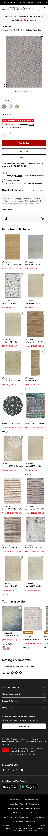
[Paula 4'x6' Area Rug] (35, 530)
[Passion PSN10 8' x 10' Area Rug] (12, 618)
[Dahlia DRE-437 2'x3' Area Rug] (12, 363)
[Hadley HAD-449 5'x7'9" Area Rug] (12, 324)
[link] (12, 265)
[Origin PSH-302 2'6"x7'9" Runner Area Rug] (35, 363)
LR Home (6, 26)
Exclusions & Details (18, 754)
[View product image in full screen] (5, 85)
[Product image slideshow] (24, 65)
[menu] (3, 8)
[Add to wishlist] (42, 37)
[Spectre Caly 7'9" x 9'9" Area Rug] (35, 491)
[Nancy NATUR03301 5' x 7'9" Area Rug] (12, 247)
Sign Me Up (24, 726)
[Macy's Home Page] (13, 9)
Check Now (31, 754)
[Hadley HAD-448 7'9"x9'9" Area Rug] (35, 448)
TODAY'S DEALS (9, 2)
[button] (24, 65)
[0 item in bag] (44, 9)
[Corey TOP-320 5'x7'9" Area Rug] (12, 491)
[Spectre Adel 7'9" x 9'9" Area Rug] (12, 530)
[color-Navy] (4, 648)
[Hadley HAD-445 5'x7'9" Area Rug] (12, 568)
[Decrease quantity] (4, 135)
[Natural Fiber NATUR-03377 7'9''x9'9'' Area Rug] (35, 324)
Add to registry (24, 158)
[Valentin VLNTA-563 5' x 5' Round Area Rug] (12, 406)
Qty (10, 133)
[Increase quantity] (14, 135)
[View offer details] (24, 218)
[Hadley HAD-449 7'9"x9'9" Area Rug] (35, 285)
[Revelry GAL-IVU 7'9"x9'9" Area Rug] (12, 285)
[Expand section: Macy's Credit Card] (24, 694)
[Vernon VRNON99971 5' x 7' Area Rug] (35, 406)
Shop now (31, 20)
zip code (18, 176)
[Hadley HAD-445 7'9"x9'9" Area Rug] (35, 247)
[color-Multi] (8, 648)
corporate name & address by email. (24, 830)
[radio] (4, 648)
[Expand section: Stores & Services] (24, 701)
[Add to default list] (21, 236)
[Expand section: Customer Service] (24, 687)
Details (31, 124)
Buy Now (24, 151)
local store (20, 183)
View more (7, 209)
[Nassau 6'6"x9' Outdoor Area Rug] (12, 448)
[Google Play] (29, 786)
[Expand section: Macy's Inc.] (24, 707)
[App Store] (9, 786)
